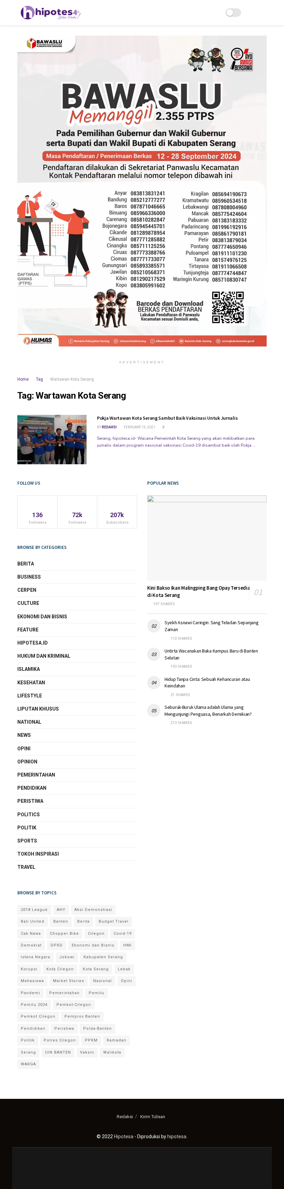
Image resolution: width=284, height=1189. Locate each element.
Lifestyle (29, 695)
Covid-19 (123, 933)
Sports (27, 841)
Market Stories (68, 981)
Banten (60, 921)
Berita (25, 564)
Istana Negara (35, 957)
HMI (127, 945)
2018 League (34, 909)
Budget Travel (113, 921)
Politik (26, 827)
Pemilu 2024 (34, 1004)
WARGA (28, 1064)
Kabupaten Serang (103, 957)
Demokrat (31, 945)
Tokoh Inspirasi (38, 854)
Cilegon (96, 933)
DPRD (57, 945)
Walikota (112, 1052)
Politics (28, 814)
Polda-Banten (97, 1028)
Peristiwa (30, 801)
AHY (61, 909)
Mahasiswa (32, 981)
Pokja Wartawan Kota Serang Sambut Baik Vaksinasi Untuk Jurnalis (167, 418)
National (29, 722)
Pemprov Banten (82, 1016)
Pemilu (96, 993)
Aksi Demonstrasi (93, 909)
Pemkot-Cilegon (73, 1004)
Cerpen (26, 590)
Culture (28, 603)
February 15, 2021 (139, 427)
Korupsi (29, 969)
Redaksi (109, 427)
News (24, 735)
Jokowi (66, 957)
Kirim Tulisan (152, 1116)
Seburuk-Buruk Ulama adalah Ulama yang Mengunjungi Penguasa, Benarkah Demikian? (208, 710)
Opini (23, 748)
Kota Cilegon (60, 969)
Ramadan (116, 1040)
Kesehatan (31, 682)
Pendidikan (31, 788)
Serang (28, 1052)
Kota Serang (96, 969)
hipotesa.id (32, 643)
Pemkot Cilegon (38, 1016)
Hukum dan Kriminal (43, 656)
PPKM (91, 1040)
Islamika (28, 669)
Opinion (27, 761)
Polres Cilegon (60, 1040)
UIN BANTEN (58, 1052)
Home (23, 379)
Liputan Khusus (38, 709)
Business (29, 577)
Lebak (124, 969)
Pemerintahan (36, 775)
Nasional (102, 981)
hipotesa (176, 1136)
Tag (39, 379)
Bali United (32, 921)
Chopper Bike (64, 933)
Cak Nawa (31, 933)
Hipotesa (123, 1136)
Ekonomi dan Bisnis (42, 616)
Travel (26, 867)
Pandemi (30, 993)
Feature (27, 629)
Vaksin (87, 1052)
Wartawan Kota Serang (72, 379)
